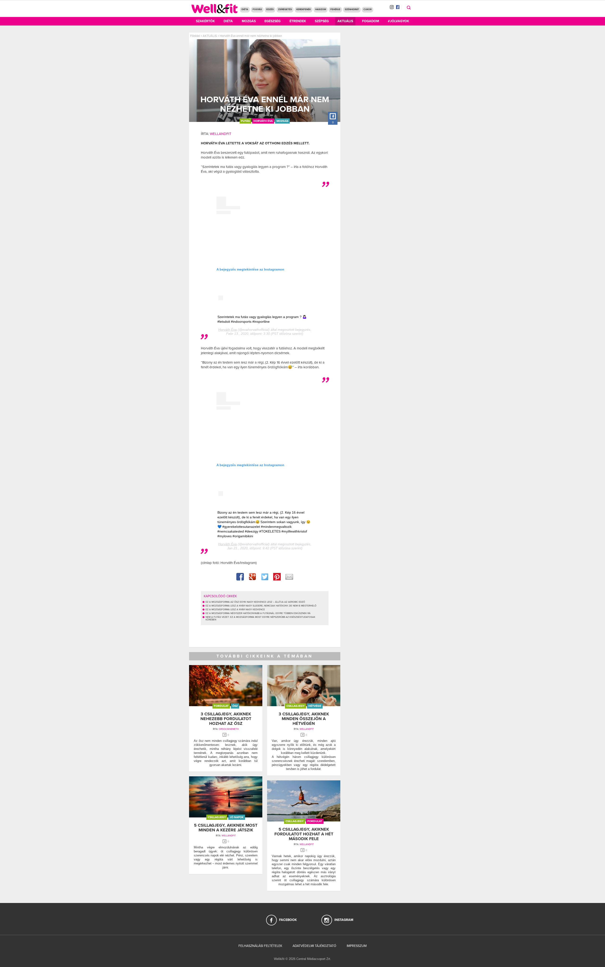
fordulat (221, 706)
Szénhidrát (352, 9)
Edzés (270, 9)
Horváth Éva (263, 121)
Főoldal (195, 36)
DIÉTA (245, 9)
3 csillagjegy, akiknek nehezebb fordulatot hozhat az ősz (225, 718)
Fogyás (257, 9)
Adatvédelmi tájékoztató (314, 946)
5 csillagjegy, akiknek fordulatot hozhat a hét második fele (303, 834)
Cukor (367, 9)
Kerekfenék (303, 9)
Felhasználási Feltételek (260, 946)
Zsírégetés (285, 9)
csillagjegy (295, 706)
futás (245, 121)
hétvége (314, 706)
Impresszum (357, 946)
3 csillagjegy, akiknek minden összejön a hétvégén (304, 718)
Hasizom (320, 9)
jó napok (237, 817)
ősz (235, 706)
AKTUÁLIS (210, 36)
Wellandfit (220, 134)
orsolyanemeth (229, 729)
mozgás (282, 121)
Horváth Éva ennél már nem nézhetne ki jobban (251, 36)
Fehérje (335, 9)
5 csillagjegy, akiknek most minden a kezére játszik (225, 828)
